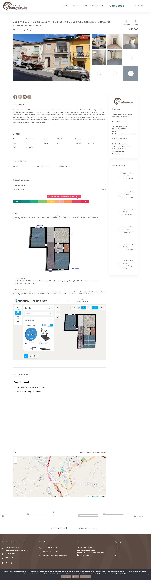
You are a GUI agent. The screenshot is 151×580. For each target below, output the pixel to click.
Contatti (94, 6)
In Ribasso (84, 37)
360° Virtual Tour (20, 374)
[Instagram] (139, 6)
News (86, 6)
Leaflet (87, 496)
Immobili (76, 6)
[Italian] (102, 6)
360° (77, 37)
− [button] (15, 462)
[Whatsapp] (142, 6)
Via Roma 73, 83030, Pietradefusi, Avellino (27, 25)
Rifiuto (75, 577)
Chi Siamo (65, 6)
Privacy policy (85, 577)
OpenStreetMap (95, 496)
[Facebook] (136, 6)
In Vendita (70, 37)
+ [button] (15, 458)
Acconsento (66, 577)
